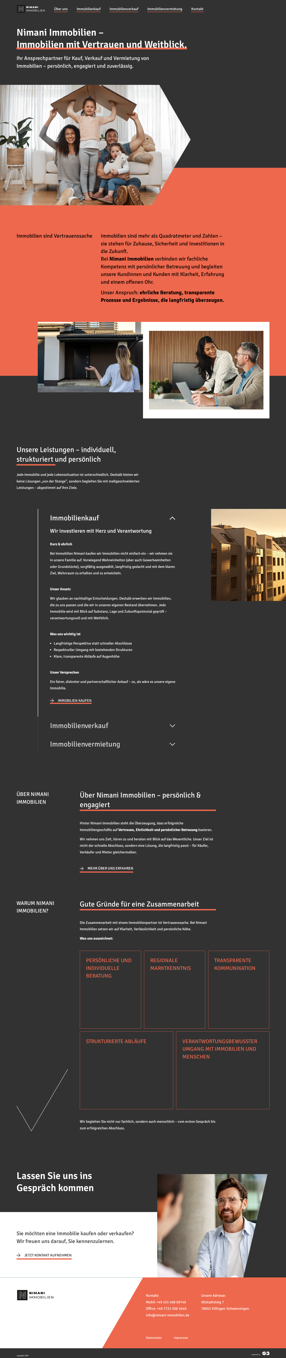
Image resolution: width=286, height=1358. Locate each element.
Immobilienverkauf (124, 9)
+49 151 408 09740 (171, 1302)
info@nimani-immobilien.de (167, 1315)
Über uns (61, 9)
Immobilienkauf (89, 9)
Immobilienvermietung (164, 9)
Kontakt (197, 9)
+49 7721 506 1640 (171, 1308)
